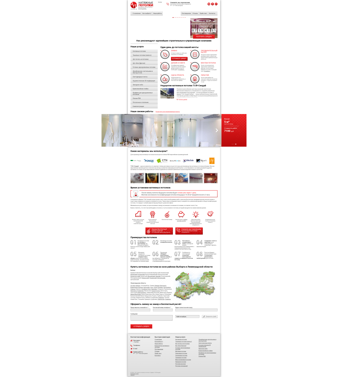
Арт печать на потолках (182, 343)
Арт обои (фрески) (180, 345)
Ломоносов (161, 299)
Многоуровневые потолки (183, 359)
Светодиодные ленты (205, 343)
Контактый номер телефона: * (162, 307)
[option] (174, 130)
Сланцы (132, 289)
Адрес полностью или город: (184, 307)
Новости (132, 375)
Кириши (157, 285)
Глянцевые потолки (181, 353)
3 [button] (235, 144)
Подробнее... (181, 69)
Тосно (155, 287)
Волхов (140, 287)
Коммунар (140, 291)
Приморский (145, 278)
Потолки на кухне (180, 364)
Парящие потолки (180, 361)
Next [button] (217, 130)
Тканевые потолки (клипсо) (183, 341)
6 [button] (183, 17)
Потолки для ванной (181, 366)
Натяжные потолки (181, 339)
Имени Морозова (135, 294)
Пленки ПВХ (202, 356)
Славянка (168, 299)
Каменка (161, 297)
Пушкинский (153, 278)
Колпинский (141, 274)
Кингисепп (163, 285)
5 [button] (181, 17)
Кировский (133, 274)
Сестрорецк (167, 287)
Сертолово (146, 287)
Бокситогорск (156, 291)
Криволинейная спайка (206, 350)
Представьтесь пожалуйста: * (139, 307)
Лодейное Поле (146, 289)
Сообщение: (134, 314)
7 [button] (185, 17)
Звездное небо (203, 348)
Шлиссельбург (141, 292)
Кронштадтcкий (135, 276)
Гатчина (132, 285)
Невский (157, 276)
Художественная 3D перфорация (205, 345)
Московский (151, 276)
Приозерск (133, 291)
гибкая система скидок (182, 220)
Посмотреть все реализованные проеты (168, 111)
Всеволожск (134, 287)
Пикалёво (154, 289)
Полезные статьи (134, 373)
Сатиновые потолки (181, 355)
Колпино (160, 287)
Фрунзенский (161, 278)
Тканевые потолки (180, 357)
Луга (151, 287)
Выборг (138, 285)
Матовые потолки (180, 351)
